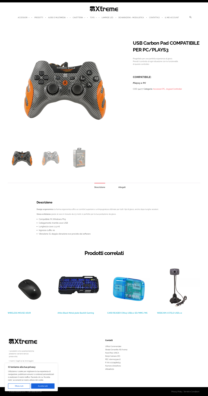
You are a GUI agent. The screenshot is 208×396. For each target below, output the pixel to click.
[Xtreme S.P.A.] (104, 8)
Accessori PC (159, 89)
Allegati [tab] (122, 187)
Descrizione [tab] (99, 187)
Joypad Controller (174, 89)
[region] (31, 377)
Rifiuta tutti (19, 386)
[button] (200, 389)
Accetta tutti (43, 386)
